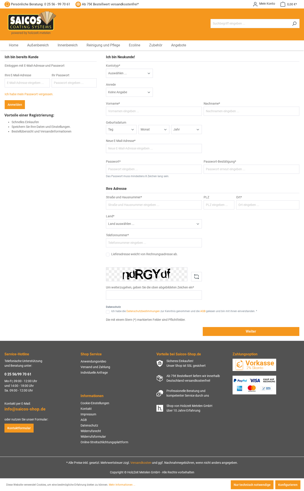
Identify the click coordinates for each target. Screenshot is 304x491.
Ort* (239, 197)
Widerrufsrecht (91, 431)
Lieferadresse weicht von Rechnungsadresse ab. (144, 254)
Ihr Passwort (60, 75)
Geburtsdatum (116, 122)
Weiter (251, 331)
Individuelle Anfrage (94, 372)
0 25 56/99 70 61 (17, 374)
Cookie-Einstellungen (95, 403)
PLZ (206, 197)
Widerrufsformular (93, 436)
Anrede (111, 84)
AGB (202, 311)
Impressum (88, 414)
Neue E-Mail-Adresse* (121, 141)
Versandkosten (140, 462)
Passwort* (113, 161)
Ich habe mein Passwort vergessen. (29, 94)
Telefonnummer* (117, 235)
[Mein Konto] (264, 4)
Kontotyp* (113, 65)
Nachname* (212, 103)
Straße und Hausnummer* (124, 197)
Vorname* (113, 103)
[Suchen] (294, 23)
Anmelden (15, 104)
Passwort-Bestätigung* (220, 161)
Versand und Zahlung (95, 367)
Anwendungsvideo (93, 361)
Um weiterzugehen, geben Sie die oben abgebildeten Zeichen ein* (150, 287)
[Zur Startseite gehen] (30, 22)
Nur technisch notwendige (252, 485)
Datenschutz (89, 425)
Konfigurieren (288, 485)
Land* (110, 216)
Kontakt (86, 408)
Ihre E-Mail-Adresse (18, 75)
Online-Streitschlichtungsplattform (104, 442)
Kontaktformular (19, 428)
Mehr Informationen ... (122, 484)
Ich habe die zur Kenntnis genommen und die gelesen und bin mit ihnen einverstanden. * (184, 311)
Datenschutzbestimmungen (143, 311)
